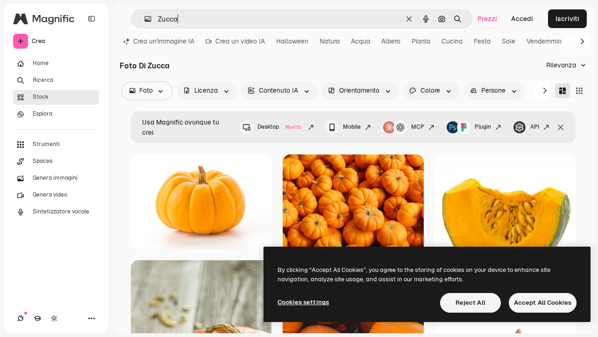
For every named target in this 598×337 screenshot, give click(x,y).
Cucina (452, 41)
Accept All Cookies (542, 303)
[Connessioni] (20, 318)
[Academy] (37, 318)
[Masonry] (562, 90)
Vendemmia (544, 41)
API (534, 127)
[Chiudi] (560, 127)
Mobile (352, 127)
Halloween (292, 41)
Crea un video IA (240, 41)
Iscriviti (567, 19)
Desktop (279, 127)
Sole (508, 41)
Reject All (470, 303)
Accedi (522, 19)
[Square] (579, 90)
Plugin (483, 127)
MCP (417, 127)
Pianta (421, 41)
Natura (330, 41)
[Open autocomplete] (144, 18)
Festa (482, 41)
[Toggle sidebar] (91, 18)
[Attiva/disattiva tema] (54, 318)
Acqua (360, 41)
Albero (390, 41)
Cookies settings (303, 302)
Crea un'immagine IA (163, 41)
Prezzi (487, 19)
